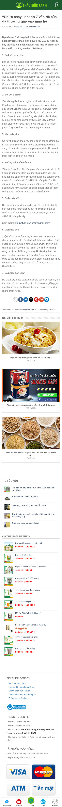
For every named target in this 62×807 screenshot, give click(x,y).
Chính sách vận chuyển (19, 691)
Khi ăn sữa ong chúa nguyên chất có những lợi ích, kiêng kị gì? (33, 515)
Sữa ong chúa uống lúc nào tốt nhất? (29, 505)
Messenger (7, 805)
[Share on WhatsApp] (15, 299)
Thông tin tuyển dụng (18, 698)
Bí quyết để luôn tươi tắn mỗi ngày (32, 223)
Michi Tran (35, 27)
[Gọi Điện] (31, 801)
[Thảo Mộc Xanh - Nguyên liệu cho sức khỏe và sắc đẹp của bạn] (31, 5)
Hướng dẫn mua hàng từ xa (21, 687)
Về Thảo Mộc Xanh (17, 683)
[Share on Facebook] (20, 299)
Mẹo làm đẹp (28, 310)
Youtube (19, 805)
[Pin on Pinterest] (36, 299)
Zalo (43, 805)
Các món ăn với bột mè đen (25, 496)
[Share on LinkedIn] (46, 299)
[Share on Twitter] (25, 299)
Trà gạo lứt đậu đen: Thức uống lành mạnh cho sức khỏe (34, 489)
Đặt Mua (55, 805)
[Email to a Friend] (31, 299)
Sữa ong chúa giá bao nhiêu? (25, 523)
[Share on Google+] (41, 299)
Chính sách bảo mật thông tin (22, 694)
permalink (51, 310)
